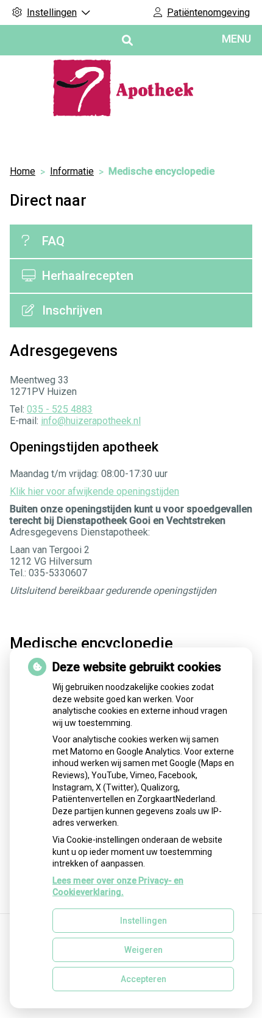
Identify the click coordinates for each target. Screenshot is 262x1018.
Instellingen (143, 921)
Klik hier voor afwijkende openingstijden (94, 491)
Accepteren (143, 979)
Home (22, 171)
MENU (236, 38)
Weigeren (143, 950)
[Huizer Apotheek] (131, 88)
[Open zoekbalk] (126, 40)
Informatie (72, 171)
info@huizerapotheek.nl (91, 421)
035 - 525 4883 (60, 409)
